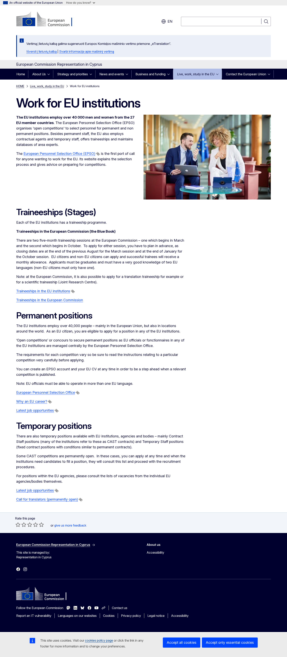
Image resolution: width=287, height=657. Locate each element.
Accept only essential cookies (230, 642)
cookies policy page (99, 640)
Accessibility (155, 552)
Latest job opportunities (35, 410)
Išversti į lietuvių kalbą (41, 51)
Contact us (119, 608)
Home (20, 74)
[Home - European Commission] (47, 19)
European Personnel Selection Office (45, 392)
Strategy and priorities (72, 74)
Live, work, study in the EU (195, 74)
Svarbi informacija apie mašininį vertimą (86, 51)
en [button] (170, 21)
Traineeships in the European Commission (49, 300)
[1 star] (18, 524)
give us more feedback (70, 525)
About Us (39, 74)
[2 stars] (21, 524)
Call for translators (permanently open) (47, 499)
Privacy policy (131, 616)
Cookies (109, 616)
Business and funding (150, 74)
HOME (20, 86)
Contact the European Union (246, 74)
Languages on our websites (77, 616)
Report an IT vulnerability (33, 616)
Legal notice (156, 616)
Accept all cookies (181, 642)
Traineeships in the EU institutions (43, 291)
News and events (111, 74)
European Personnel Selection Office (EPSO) (59, 154)
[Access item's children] (49, 74)
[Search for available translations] (98, 154)
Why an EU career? (31, 401)
